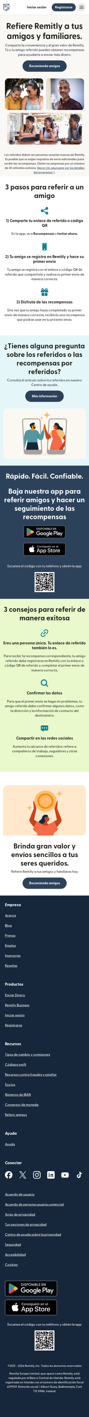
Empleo (10, 945)
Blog (8, 925)
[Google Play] (44, 532)
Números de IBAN (18, 1094)
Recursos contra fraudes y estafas (31, 1074)
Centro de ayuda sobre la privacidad (33, 1234)
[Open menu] (81, 7)
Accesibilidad (15, 1254)
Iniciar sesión (36, 7)
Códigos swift (15, 1064)
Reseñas (11, 965)
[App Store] (44, 549)
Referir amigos (16, 1115)
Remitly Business (17, 1005)
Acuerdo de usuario (20, 1194)
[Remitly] (6, 7)
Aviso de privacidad (20, 1214)
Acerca (10, 915)
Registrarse (63, 7)
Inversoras (12, 955)
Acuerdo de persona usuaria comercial (34, 1204)
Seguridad (13, 1244)
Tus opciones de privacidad (26, 1224)
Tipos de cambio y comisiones (27, 1054)
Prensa (10, 935)
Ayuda (10, 1144)
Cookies (11, 1264)
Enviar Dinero (15, 995)
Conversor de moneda (21, 1105)
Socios (10, 1084)
